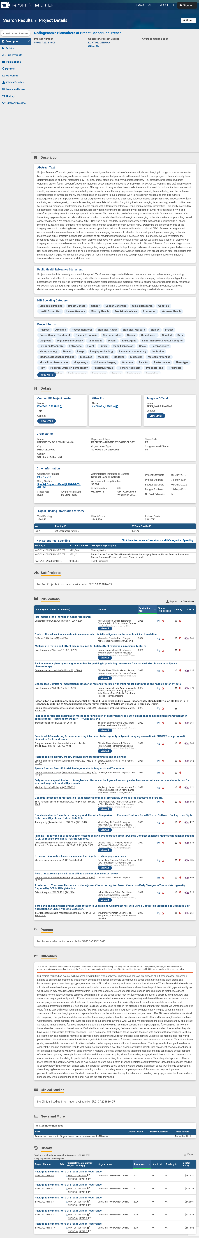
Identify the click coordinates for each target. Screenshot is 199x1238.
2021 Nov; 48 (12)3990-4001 (60, 744)
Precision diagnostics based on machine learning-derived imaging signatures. (81, 856)
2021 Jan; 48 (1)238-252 (55, 787)
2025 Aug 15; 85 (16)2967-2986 (59, 621)
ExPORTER (166, 4)
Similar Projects (16, 103)
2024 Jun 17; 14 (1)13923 (56, 650)
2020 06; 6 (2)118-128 (61, 822)
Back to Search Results (16, 33)
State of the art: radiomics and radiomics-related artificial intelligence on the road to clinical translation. (96, 634)
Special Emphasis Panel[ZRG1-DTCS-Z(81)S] (59, 485)
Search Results (18, 20)
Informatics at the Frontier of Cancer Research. (63, 616)
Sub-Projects (14, 55)
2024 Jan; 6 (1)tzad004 (51, 638)
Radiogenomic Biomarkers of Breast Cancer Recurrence (68, 1171)
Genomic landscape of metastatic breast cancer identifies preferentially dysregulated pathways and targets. (99, 797)
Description (12, 41)
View (105, 628)
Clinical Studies (15, 82)
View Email (46, 420)
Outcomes (12, 75)
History (10, 96)
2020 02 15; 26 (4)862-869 (64, 844)
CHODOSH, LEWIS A (104, 406)
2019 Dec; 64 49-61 (58, 860)
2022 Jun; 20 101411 (56, 723)
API (150, 4)
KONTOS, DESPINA (48, 406)
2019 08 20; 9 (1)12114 (54, 892)
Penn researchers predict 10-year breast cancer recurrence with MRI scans (71, 1136)
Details (9, 48)
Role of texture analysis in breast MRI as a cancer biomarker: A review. (76, 873)
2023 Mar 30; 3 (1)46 (58, 670)
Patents (10, 68)
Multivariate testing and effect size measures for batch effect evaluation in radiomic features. (91, 646)
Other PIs (93, 46)
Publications (13, 61)
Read (46, 374)
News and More (15, 89)
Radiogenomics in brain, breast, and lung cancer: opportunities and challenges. (81, 756)
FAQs (140, 4)
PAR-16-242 (44, 477)
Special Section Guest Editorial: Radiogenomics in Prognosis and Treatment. (80, 768)
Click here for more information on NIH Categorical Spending (158, 540)
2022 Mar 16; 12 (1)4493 (55, 688)
